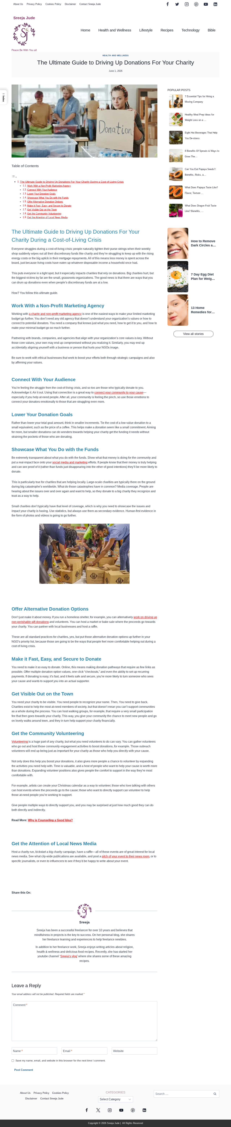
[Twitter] (177, 4)
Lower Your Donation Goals (41, 193)
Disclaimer (70, 4)
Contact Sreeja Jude (90, 4)
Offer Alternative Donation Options (45, 201)
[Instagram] (186, 4)
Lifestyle (145, 30)
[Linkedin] (215, 4)
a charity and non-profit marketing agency (55, 313)
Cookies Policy (53, 4)
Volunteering (20, 741)
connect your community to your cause (118, 392)
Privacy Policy (34, 4)
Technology (191, 30)
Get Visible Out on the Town (42, 209)
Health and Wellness (114, 30)
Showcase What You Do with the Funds (48, 197)
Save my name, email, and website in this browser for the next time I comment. (61, 1060)
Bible (211, 30)
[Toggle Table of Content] (14, 177)
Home (85, 30)
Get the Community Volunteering (44, 213)
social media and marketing (70, 462)
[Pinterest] (196, 4)
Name (18, 1050)
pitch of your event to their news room (125, 856)
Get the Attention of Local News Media (47, 217)
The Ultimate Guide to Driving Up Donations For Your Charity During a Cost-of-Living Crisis (72, 181)
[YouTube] (206, 4)
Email (67, 1050)
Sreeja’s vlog (68, 956)
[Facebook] (168, 4)
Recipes (167, 30)
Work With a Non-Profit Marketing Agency (49, 185)
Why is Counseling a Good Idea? (50, 820)
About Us (18, 4)
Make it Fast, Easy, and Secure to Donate (49, 205)
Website (118, 1050)
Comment (20, 1004)
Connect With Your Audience (42, 189)
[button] (3, 97)
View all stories (193, 334)
